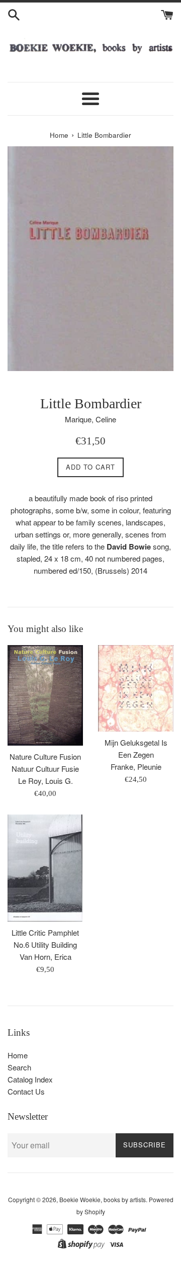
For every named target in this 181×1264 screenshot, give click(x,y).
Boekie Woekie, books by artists (102, 1199)
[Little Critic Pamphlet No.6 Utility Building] (45, 868)
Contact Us (26, 1091)
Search (19, 1067)
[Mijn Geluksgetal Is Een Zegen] (135, 688)
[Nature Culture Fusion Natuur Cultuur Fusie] (45, 695)
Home (18, 1055)
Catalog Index (30, 1079)
